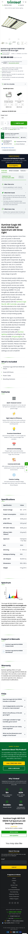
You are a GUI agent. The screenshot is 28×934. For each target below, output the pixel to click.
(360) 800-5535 (8, 137)
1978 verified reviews (18, 921)
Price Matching (14, 892)
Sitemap (13, 927)
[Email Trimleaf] (18, 903)
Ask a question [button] (14, 835)
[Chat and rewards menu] (26, 467)
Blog (14, 883)
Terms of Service (19, 927)
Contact (14, 880)
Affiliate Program (14, 899)
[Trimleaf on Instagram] (15, 903)
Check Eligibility (13, 165)
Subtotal (4, 111)
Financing (14, 887)
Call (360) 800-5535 (14, 763)
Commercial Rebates (14, 889)
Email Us (24, 137)
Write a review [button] (14, 832)
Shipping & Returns (14, 894)
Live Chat (10, 918)
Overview (4, 171)
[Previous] (10, 39)
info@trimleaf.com (15, 916)
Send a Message (14, 768)
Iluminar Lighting (19, 8)
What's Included (14, 171)
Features (23, 171)
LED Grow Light (11, 8)
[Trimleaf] (14, 1)
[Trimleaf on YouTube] (12, 903)
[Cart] (25, 2)
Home (6, 8)
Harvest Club (13, 129)
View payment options (14, 63)
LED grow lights (17, 337)
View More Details (6, 79)
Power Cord (4, 115)
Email (3, 859)
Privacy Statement (14, 896)
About (14, 878)
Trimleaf (9, 927)
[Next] (18, 39)
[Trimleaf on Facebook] (10, 903)
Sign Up (14, 867)
